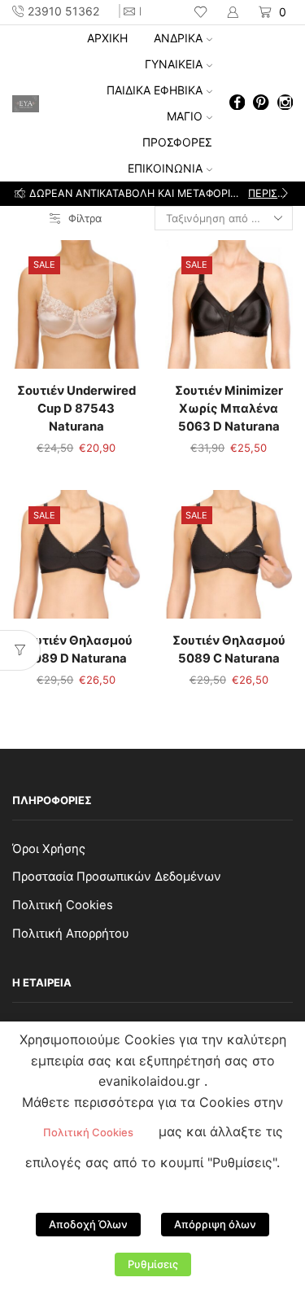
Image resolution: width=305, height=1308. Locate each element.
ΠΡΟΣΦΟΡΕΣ (177, 142)
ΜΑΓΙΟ (185, 116)
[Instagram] (285, 103)
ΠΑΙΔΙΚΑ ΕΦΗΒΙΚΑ (155, 90)
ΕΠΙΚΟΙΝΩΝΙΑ (165, 168)
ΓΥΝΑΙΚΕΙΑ (174, 64)
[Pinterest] (260, 103)
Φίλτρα (85, 218)
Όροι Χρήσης (48, 849)
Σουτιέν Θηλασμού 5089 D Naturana (76, 649)
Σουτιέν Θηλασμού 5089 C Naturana (228, 649)
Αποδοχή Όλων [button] (88, 1224)
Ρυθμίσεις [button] (153, 1264)
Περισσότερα (269, 193)
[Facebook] (237, 103)
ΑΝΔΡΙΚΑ (178, 38)
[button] (20, 194)
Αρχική (107, 38)
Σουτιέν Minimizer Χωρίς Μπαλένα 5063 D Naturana (229, 408)
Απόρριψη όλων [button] (215, 1224)
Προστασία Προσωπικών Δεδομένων (116, 876)
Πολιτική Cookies (62, 905)
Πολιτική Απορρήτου (70, 933)
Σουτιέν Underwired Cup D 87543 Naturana (76, 408)
